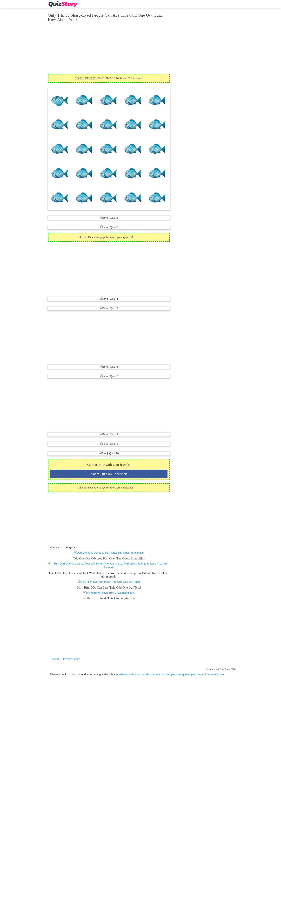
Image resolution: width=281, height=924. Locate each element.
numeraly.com (215, 674)
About (55, 658)
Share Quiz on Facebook (109, 474)
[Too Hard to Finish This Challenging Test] (109, 592)
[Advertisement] (109, 48)
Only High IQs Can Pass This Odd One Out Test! (109, 587)
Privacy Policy (71, 658)
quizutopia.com (191, 674)
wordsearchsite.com (128, 674)
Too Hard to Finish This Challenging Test (109, 598)
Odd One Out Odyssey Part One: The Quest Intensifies (109, 558)
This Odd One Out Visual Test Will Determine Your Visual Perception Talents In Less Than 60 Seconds (108, 574)
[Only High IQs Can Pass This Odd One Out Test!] (109, 581)
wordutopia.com (171, 674)
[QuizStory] (63, 4)
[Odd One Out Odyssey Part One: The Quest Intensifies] (109, 552)
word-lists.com (151, 674)
